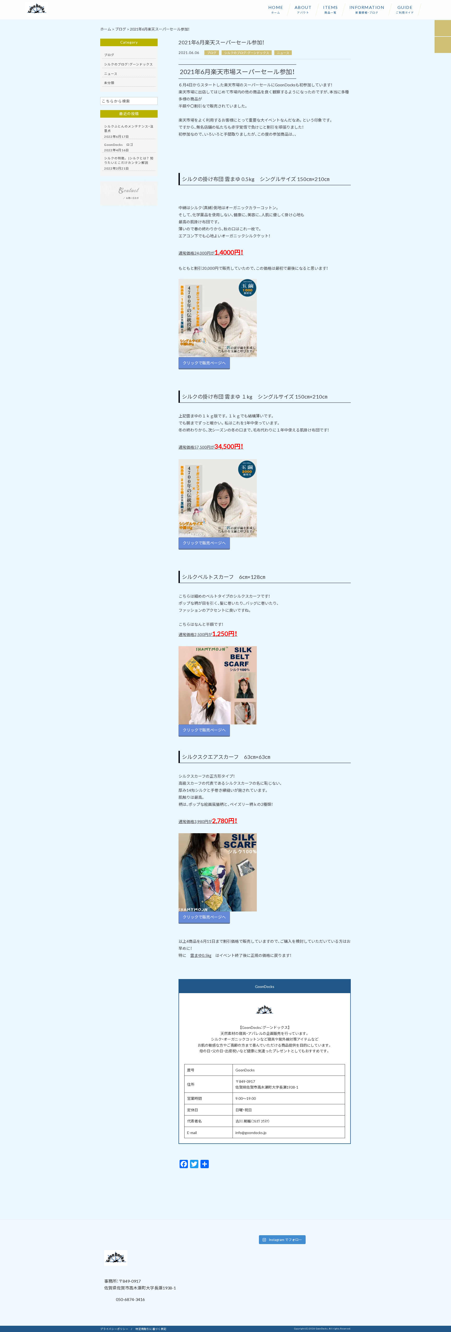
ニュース (283, 52)
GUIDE (405, 9)
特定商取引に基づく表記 (150, 1329)
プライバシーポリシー (114, 1329)
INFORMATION (367, 9)
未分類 (109, 82)
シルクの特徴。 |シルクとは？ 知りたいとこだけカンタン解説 (128, 160)
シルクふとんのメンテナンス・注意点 (128, 128)
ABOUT (303, 9)
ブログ (211, 52)
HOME (275, 9)
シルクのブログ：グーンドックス (246, 52)
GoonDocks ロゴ (120, 144)
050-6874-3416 (130, 1299)
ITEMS (330, 9)
